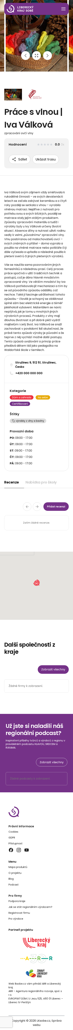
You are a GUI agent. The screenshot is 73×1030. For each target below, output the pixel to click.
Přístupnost (16, 843)
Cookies (13, 832)
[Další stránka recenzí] (37, 506)
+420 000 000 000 (29, 373)
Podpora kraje (17, 901)
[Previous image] (25, 55)
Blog (11, 879)
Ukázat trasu (46, 159)
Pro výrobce (16, 918)
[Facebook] (11, 850)
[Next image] (47, 55)
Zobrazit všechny (53, 669)
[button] (36, 583)
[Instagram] (18, 850)
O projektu (15, 873)
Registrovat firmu (19, 913)
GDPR (12, 837)
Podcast (14, 884)
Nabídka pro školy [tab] (41, 482)
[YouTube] (26, 850)
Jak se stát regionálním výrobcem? (30, 907)
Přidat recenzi (56, 506)
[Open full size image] (36, 55)
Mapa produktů (18, 867)
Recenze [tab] (11, 482)
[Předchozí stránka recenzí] (27, 506)
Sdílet (22, 159)
